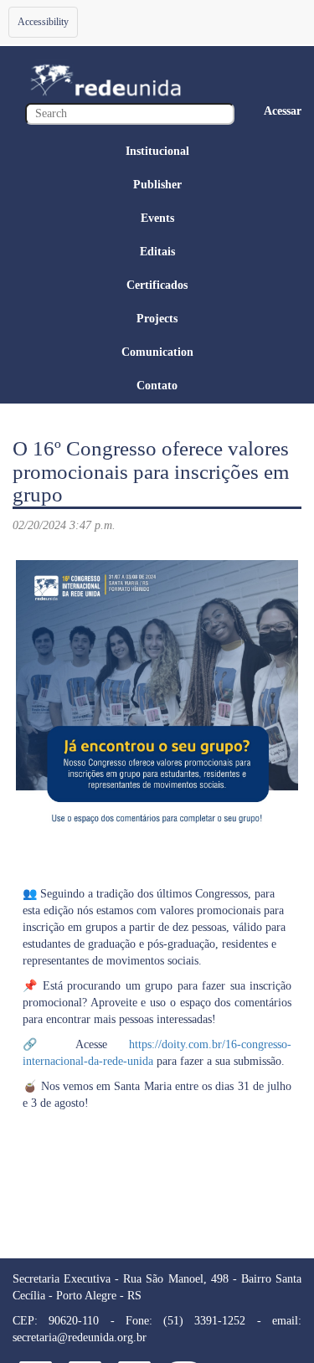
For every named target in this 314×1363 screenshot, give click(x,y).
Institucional (157, 151)
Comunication (157, 352)
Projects (157, 318)
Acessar (282, 111)
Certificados (157, 285)
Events (157, 218)
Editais (157, 251)
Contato (157, 385)
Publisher (157, 184)
